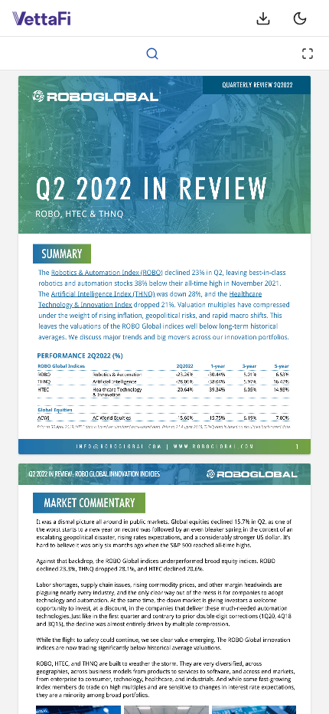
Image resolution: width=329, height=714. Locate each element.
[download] (263, 18)
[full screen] (307, 53)
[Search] (152, 53)
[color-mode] (300, 18)
